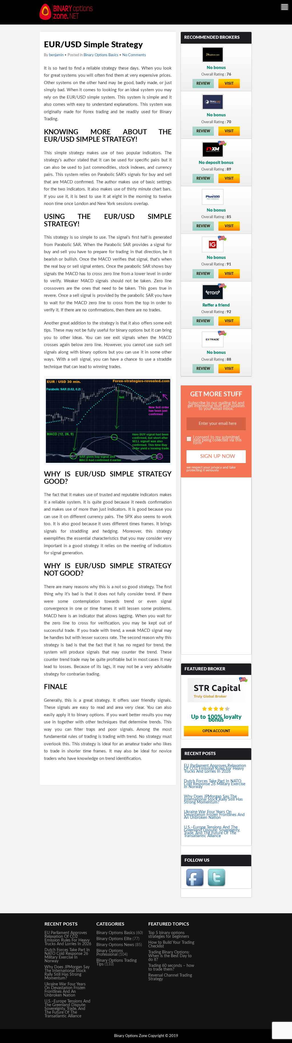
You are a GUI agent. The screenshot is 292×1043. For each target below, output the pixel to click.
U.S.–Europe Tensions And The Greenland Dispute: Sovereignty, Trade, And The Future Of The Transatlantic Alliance (212, 831)
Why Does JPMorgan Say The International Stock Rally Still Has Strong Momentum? (213, 799)
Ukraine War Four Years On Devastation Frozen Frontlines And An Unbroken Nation (214, 815)
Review (203, 83)
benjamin (56, 55)
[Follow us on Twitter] (216, 885)
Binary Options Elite (113, 939)
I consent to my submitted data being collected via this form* (217, 440)
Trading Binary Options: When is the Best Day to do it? (170, 956)
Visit (229, 83)
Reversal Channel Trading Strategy (170, 977)
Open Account (216, 731)
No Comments (134, 55)
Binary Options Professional (109, 953)
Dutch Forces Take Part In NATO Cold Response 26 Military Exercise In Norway (214, 784)
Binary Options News (115, 945)
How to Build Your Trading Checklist (171, 944)
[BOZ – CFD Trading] (68, 19)
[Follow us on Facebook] (195, 885)
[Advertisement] (216, 566)
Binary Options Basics (101, 55)
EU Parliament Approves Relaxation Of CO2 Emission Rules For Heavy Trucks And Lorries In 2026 (215, 769)
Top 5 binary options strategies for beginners (168, 935)
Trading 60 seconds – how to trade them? (171, 967)
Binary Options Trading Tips (116, 962)
